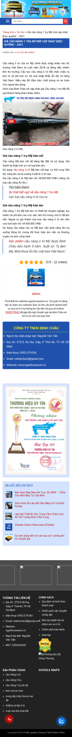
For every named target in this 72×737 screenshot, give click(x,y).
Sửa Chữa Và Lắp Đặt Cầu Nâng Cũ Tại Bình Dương (39, 505)
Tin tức (21, 32)
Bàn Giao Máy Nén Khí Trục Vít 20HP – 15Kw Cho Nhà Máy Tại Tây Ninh (40, 494)
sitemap (46, 635)
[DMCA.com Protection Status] (45, 645)
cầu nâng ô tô (21, 169)
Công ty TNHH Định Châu (51, 732)
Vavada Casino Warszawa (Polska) (34, 524)
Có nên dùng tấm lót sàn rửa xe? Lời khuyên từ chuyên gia (39, 537)
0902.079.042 (28, 352)
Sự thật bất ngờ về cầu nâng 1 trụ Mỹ (33, 192)
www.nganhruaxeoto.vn (32, 365)
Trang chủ (8, 32)
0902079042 (13, 312)
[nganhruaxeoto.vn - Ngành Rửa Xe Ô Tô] (20, 9)
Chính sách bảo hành (53, 629)
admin (31, 52)
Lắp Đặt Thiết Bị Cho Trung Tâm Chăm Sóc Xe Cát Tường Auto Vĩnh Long (39, 516)
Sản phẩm (16, 241)
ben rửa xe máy (14, 690)
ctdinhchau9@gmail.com (26, 621)
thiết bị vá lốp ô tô (15, 705)
